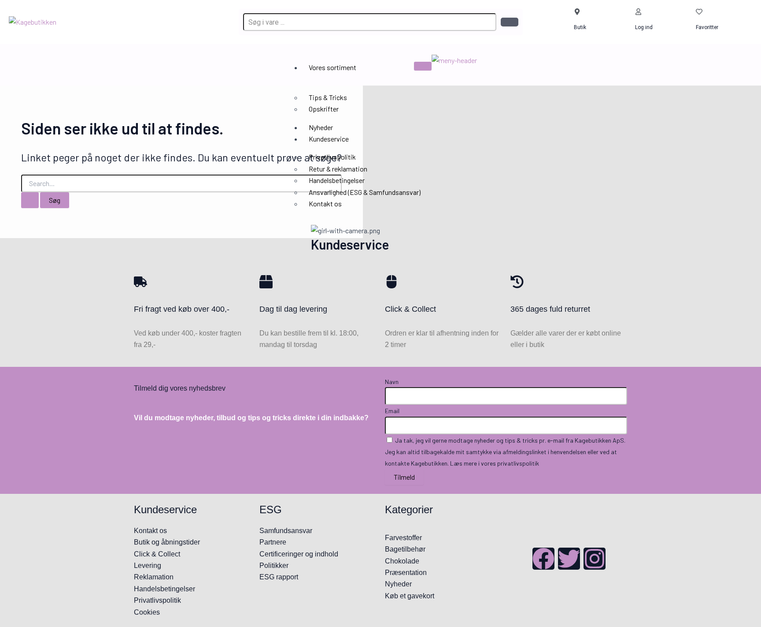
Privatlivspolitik (332, 157)
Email (392, 410)
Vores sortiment (332, 67)
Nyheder (321, 127)
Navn (392, 381)
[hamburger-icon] (423, 66)
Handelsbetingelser (337, 180)
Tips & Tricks (328, 97)
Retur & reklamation (338, 168)
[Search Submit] (30, 200)
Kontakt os (325, 203)
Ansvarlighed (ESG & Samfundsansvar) (365, 192)
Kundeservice (329, 138)
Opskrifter (324, 108)
